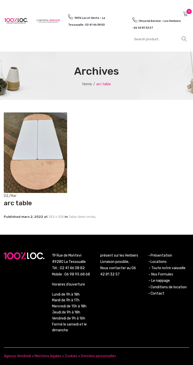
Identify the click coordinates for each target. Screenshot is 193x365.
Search (184, 39)
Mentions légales (47, 356)
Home (87, 84)
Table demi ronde (82, 217)
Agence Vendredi (17, 356)
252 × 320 (56, 217)
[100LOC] (16, 20)
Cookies (71, 356)
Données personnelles (98, 356)
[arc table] (35, 152)
